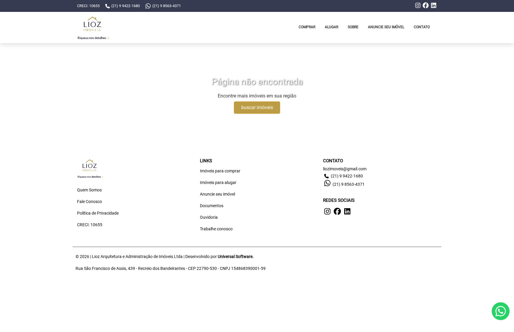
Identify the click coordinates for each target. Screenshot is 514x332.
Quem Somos (89, 190)
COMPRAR (307, 27)
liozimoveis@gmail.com (344, 168)
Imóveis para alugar (218, 182)
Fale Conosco (89, 201)
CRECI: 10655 (89, 224)
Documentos (211, 205)
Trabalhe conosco (216, 228)
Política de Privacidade (98, 213)
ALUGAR (331, 27)
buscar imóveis (257, 107)
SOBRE (353, 27)
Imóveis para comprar (220, 171)
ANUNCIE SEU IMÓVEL (386, 27)
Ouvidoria (209, 217)
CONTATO (422, 27)
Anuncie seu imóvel (217, 194)
